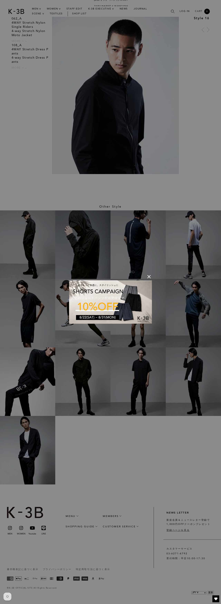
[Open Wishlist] (215, 598)
